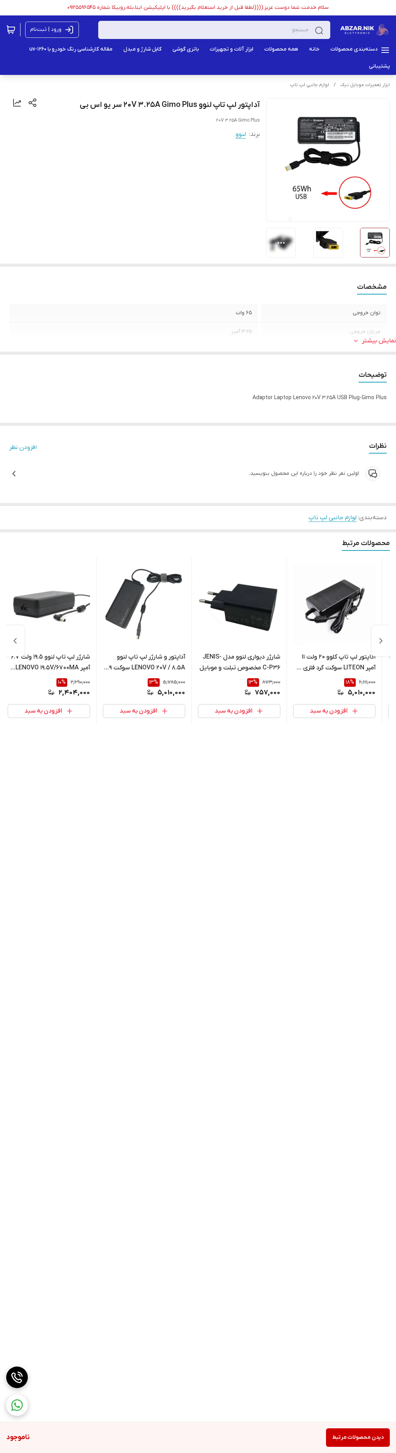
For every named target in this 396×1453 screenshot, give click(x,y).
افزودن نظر (23, 447)
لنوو (241, 134)
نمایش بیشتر (379, 341)
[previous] (381, 640)
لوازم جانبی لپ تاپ (309, 85)
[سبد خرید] (10, 29)
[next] (15, 640)
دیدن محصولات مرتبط (358, 1437)
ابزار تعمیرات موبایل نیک (365, 85)
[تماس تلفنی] (17, 1377)
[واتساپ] (17, 1405)
